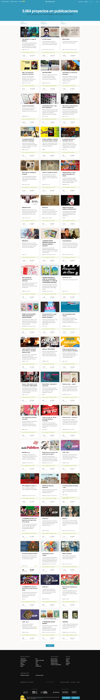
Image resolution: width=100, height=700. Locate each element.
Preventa (20, 1)
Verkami (50, 1)
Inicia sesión (80, 1)
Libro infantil (35, 14)
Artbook (29, 14)
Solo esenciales (66, 697)
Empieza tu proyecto (14, 1)
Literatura (45, 14)
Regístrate (86, 1)
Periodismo (51, 14)
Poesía (57, 14)
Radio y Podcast (63, 14)
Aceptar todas (75, 697)
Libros (40, 14)
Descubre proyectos (5, 1)
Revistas (71, 14)
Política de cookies (39, 698)
